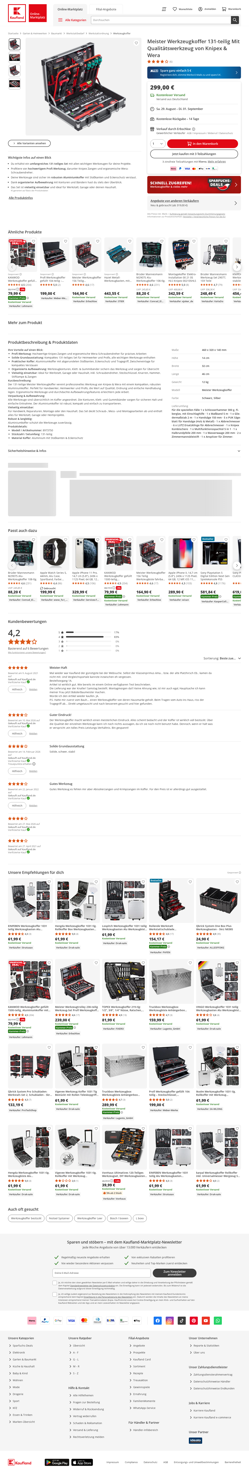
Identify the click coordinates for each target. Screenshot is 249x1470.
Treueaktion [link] (140, 1380)
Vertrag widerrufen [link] (84, 1416)
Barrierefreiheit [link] (233, 1462)
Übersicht (79, 1345)
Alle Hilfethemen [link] (83, 1395)
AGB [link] (165, 1462)
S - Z (75, 1373)
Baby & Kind (20, 1373)
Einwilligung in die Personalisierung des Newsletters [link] (108, 1296)
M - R (76, 1366)
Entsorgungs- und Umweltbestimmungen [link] (196, 1462)
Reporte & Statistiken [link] (206, 1345)
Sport (16, 1401)
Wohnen (18, 1380)
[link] (106, 9)
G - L (76, 1359)
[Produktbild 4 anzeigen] (14, 84)
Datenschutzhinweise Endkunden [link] (214, 1388)
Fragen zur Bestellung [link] (86, 1402)
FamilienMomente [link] (144, 1401)
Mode (16, 1387)
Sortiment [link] (139, 1366)
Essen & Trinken (22, 1415)
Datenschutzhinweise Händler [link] (212, 1381)
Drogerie (18, 1394)
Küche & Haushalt (24, 1366)
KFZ (15, 1408)
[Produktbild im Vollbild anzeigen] (83, 86)
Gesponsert (13, 274)
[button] (89, 632)
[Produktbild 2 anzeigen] (14, 57)
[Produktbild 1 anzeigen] (14, 44)
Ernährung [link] (139, 1394)
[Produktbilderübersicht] (14, 86)
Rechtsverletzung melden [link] (88, 1437)
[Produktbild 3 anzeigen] (14, 70)
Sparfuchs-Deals (23, 1345)
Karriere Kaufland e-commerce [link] (212, 1417)
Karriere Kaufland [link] (204, 1410)
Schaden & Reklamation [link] (87, 1423)
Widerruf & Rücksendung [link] (88, 1409)
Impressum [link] (112, 1462)
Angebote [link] (139, 1345)
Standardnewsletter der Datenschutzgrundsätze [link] (92, 1285)
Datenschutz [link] (150, 1462)
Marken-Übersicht (24, 1421)
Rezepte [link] (138, 1373)
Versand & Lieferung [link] (85, 1430)
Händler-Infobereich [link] (145, 1430)
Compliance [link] (131, 1462)
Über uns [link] (199, 1352)
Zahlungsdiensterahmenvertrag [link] (213, 1374)
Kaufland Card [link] (142, 1359)
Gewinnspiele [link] (141, 1387)
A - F (75, 1352)
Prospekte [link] (139, 1352)
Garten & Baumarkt (24, 1359)
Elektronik (19, 1352)
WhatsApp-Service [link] (144, 1408)
